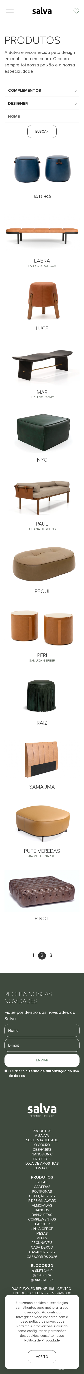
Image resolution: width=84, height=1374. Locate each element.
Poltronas (42, 1191)
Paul (42, 526)
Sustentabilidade (42, 1140)
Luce (42, 328)
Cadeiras (42, 1187)
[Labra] (42, 233)
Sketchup (43, 1271)
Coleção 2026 (42, 1196)
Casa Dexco (42, 1247)
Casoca (43, 1275)
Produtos (42, 1131)
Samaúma (42, 787)
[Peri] (42, 628)
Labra (42, 263)
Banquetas (42, 1215)
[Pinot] (42, 891)
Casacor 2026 (42, 1252)
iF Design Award (42, 1201)
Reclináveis (42, 1242)
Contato (42, 1168)
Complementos (42, 1219)
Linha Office (42, 1229)
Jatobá (42, 196)
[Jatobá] (42, 169)
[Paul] (42, 496)
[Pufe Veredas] (42, 823)
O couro (42, 1145)
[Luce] (42, 301)
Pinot (42, 918)
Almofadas (42, 1205)
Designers (42, 1149)
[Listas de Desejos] (76, 11)
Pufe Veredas (42, 853)
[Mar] (42, 365)
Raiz (42, 723)
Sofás (42, 1182)
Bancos (42, 1210)
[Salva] (42, 10)
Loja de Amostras (42, 1163)
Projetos (42, 1159)
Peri (42, 657)
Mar (42, 394)
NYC (42, 460)
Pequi (42, 591)
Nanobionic (42, 1154)
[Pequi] (42, 564)
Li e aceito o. (44, 1073)
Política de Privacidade (42, 1340)
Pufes (42, 1238)
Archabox (44, 1280)
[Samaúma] (42, 759)
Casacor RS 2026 (42, 1257)
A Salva (42, 1135)
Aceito (42, 1356)
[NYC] (42, 432)
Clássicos (42, 1224)
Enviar (42, 1060)
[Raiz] (42, 695)
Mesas (42, 1233)
